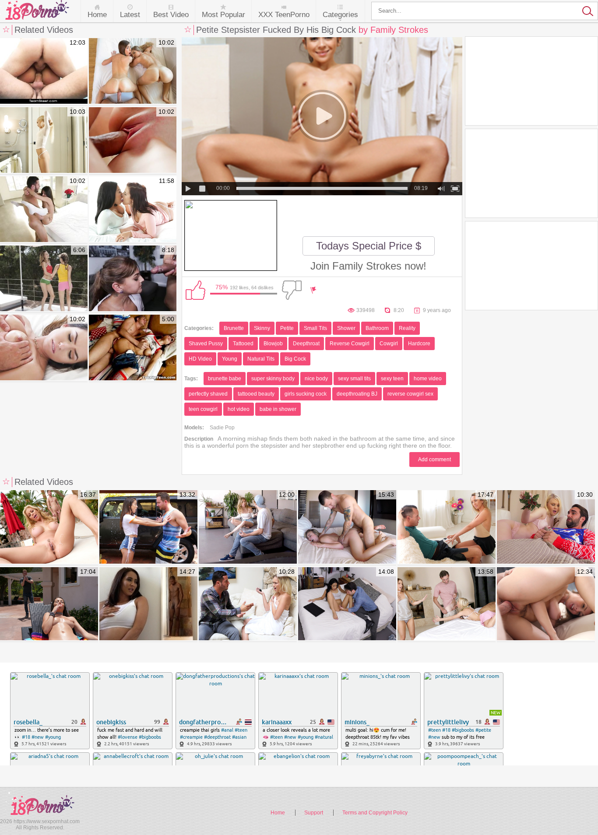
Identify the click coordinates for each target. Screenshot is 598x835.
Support (313, 813)
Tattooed (243, 343)
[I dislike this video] (292, 290)
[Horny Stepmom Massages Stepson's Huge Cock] (446, 527)
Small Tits (315, 328)
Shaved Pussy (206, 343)
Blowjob (273, 343)
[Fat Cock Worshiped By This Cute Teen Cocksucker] (132, 140)
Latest (130, 15)
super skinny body (273, 378)
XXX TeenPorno (284, 15)
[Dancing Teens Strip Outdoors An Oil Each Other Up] (44, 279)
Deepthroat (306, 343)
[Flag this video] (313, 290)
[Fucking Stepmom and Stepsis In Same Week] (248, 527)
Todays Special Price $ (368, 246)
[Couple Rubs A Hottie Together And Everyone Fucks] (132, 209)
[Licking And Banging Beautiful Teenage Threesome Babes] (132, 71)
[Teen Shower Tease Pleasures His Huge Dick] (44, 140)
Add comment (434, 459)
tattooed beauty (256, 394)
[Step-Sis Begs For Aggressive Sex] (347, 527)
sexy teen (392, 378)
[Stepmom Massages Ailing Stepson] (148, 604)
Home (97, 15)
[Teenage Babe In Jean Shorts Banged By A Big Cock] (132, 348)
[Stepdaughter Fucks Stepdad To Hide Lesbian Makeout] (446, 604)
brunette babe (224, 378)
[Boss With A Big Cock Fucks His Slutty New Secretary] (132, 279)
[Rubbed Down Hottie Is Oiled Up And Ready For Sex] (44, 348)
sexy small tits (354, 378)
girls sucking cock (306, 394)
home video (428, 378)
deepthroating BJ (357, 394)
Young (229, 359)
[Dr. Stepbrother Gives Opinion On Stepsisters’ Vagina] (347, 604)
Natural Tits (260, 359)
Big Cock (295, 359)
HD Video (200, 359)
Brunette (234, 328)
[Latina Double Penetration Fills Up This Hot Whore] (44, 71)
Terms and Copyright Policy (375, 813)
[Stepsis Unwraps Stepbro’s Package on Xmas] (546, 527)
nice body (316, 378)
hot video (239, 409)
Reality (407, 328)
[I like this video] (195, 290)
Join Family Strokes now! (368, 266)
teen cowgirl (203, 409)
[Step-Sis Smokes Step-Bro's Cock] (49, 604)
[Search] (484, 11)
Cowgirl (389, 343)
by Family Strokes (393, 30)
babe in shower (278, 409)
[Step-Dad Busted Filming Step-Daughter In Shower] (248, 604)
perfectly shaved (208, 394)
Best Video (171, 15)
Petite (287, 328)
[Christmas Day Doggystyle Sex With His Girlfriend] (44, 209)
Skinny (262, 328)
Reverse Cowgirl (349, 343)
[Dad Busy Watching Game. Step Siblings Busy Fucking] (546, 604)
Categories (340, 15)
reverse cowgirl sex (410, 394)
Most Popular (223, 15)
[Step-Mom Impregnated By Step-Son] (49, 527)
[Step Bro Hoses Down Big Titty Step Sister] (148, 527)
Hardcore (419, 343)
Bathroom (377, 328)
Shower (346, 328)
